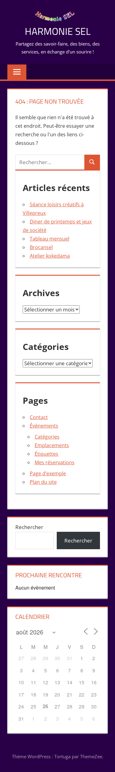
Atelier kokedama (50, 255)
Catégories (47, 436)
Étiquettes (46, 453)
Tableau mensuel (49, 238)
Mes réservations (55, 462)
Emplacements (52, 445)
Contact (39, 417)
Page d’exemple (48, 473)
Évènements (44, 425)
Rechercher (29, 527)
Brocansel (41, 247)
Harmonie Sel (57, 31)
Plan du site (43, 482)
